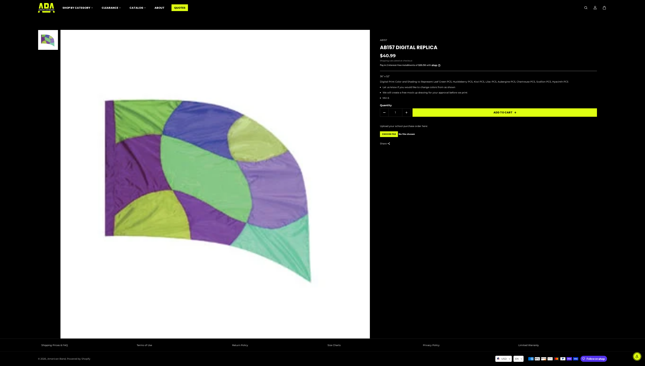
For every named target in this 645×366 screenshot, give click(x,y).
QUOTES (179, 8)
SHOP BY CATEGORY (76, 8)
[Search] (586, 7)
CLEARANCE (110, 8)
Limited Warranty (528, 345)
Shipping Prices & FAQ (54, 345)
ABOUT (159, 8)
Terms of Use (144, 345)
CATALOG (136, 8)
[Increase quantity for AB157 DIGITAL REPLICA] (406, 112)
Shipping (384, 60)
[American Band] (46, 8)
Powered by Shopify (78, 358)
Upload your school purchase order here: (404, 126)
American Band (56, 358)
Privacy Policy (431, 345)
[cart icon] (604, 7)
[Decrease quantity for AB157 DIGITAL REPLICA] (384, 112)
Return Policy (240, 345)
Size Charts (334, 345)
